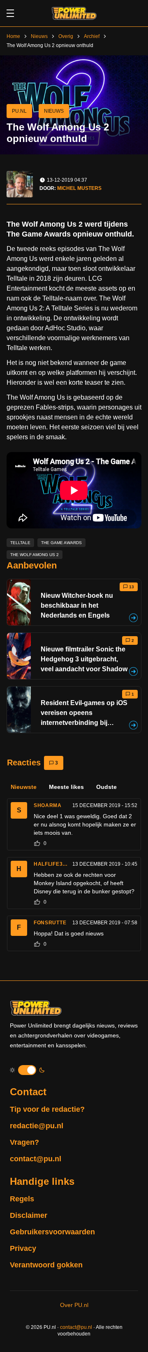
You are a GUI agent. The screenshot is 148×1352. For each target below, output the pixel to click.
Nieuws (39, 36)
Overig (65, 36)
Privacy (23, 1248)
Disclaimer (28, 1215)
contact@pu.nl (35, 1159)
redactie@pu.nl (36, 1126)
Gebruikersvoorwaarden (52, 1232)
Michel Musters (79, 188)
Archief (91, 36)
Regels (22, 1199)
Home (13, 36)
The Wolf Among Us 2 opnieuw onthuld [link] (50, 45)
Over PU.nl (74, 1305)
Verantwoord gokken (46, 1265)
